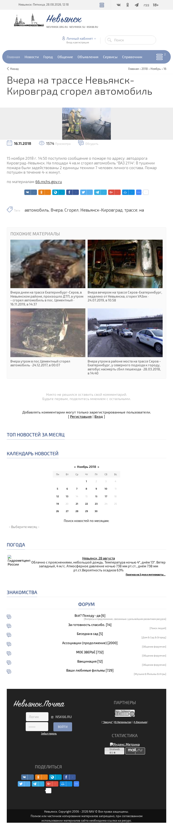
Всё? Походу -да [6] (90, 615)
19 (57, 503)
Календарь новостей (33, 453)
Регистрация (81, 416)
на (141, 210)
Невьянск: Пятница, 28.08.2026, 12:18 (43, 4)
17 (106, 496)
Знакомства (22, 592)
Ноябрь (155, 69)
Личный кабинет (79, 38)
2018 (144, 69)
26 (57, 511)
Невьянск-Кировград (101, 210)
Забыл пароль (49, 733)
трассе (130, 210)
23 (96, 503)
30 (96, 511)
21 (77, 503)
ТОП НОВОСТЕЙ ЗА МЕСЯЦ (36, 434)
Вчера (57, 210)
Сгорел (71, 210)
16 (165, 69)
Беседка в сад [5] (90, 634)
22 (86, 503)
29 (86, 511)
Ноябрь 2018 (86, 467)
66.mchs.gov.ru (48, 181)
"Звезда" (107, 722)
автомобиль (37, 210)
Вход (98, 416)
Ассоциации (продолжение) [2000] (90, 643)
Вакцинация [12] (90, 661)
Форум (86, 604)
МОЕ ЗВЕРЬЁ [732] (90, 652)
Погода (16, 544)
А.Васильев (140, 722)
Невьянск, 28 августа (98, 558)
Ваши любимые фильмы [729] (90, 670)
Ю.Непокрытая (122, 722)
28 (76, 511)
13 (67, 496)
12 (57, 496)
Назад (14, 69)
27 (67, 511)
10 (106, 488)
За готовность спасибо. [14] (90, 625)
